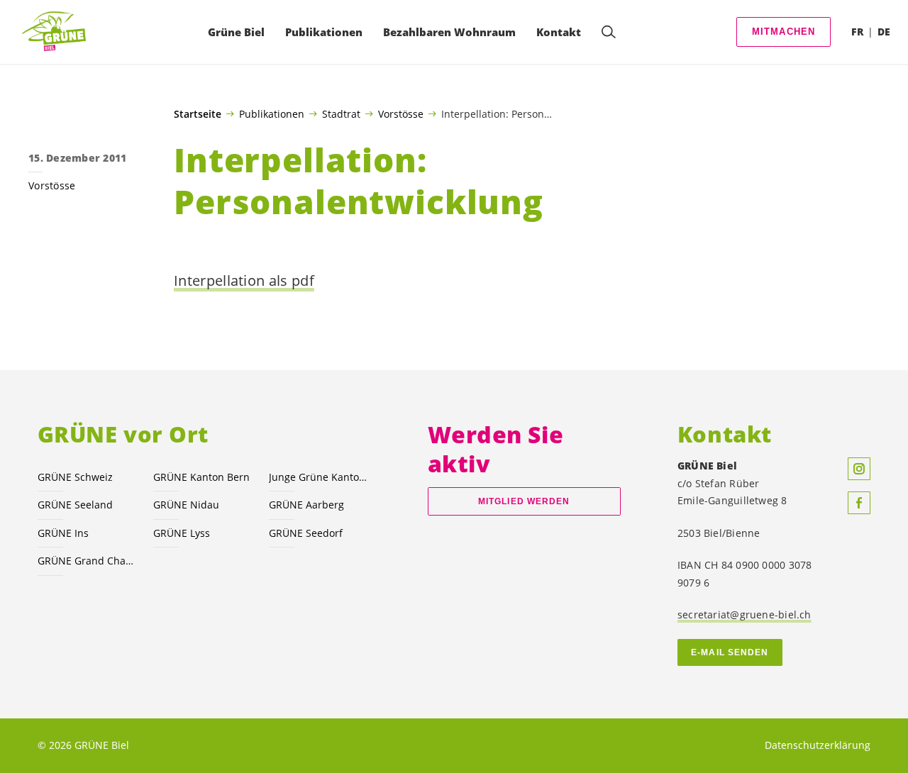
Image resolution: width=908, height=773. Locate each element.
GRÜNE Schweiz (75, 477)
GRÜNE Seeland (75, 504)
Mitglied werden (524, 501)
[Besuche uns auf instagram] (859, 468)
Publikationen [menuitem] (323, 32)
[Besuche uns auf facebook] (859, 502)
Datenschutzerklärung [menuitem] (817, 745)
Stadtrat (341, 113)
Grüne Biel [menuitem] (236, 32)
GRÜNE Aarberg (306, 504)
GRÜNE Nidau (186, 504)
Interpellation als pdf (244, 280)
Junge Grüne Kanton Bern (318, 477)
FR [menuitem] (857, 31)
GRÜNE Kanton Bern (201, 477)
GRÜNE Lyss (181, 533)
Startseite (197, 114)
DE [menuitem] (883, 31)
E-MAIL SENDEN (729, 652)
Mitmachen (784, 31)
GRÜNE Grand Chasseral (87, 560)
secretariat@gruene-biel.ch (744, 614)
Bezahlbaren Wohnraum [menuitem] (449, 32)
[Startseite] (57, 32)
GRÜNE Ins (63, 533)
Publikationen (271, 113)
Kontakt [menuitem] (558, 32)
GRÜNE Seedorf (306, 533)
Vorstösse (400, 113)
